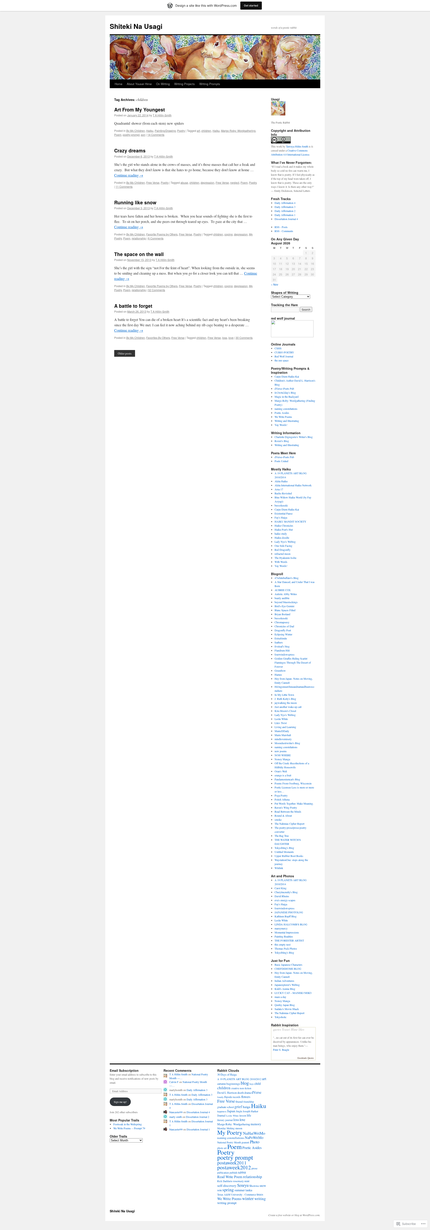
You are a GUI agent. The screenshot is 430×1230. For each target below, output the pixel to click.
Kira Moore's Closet (285, 711)
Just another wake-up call (288, 707)
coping (228, 234)
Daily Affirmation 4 (285, 203)
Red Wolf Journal (284, 356)
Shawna (254, 1186)
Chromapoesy (282, 622)
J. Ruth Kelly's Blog (285, 698)
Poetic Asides (282, 412)
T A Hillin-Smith (162, 115)
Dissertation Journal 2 (197, 1117)
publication (223, 1172)
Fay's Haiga (281, 517)
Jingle (239, 1111)
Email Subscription (124, 1070)
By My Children (135, 130)
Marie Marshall (283, 735)
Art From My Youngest (139, 109)
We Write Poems (283, 417)
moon (238, 1128)
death (240, 1093)
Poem (117, 135)
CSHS (278, 348)
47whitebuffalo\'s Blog (287, 578)
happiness (221, 1111)
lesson (242, 1115)
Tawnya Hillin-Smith (297, 146)
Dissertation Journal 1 (198, 1129)
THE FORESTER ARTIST (289, 940)
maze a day (280, 997)
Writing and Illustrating (287, 421)
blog (245, 1083)
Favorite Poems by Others (162, 234)
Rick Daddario (224, 1181)
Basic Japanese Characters (288, 964)
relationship (139, 238)
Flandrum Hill (282, 650)
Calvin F (173, 1082)
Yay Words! (281, 425)
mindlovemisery (283, 739)
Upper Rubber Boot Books (289, 856)
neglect (234, 182)
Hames (278, 674)
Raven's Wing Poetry (286, 807)
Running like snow (135, 202)
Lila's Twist (281, 723)
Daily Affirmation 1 (285, 215)
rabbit (242, 1172)
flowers (245, 1097)
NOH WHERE (283, 755)
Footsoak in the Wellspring (127, 1124)
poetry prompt (131, 135)
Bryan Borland (282, 614)
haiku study (281, 533)
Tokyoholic (280, 1017)
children (206, 130)
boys (251, 1083)
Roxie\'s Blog (282, 441)
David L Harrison (227, 1093)
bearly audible (282, 598)
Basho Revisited (283, 493)
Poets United (281, 461)
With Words (281, 562)
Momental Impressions (287, 932)
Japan (231, 1110)
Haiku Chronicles (284, 525)
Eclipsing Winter (283, 634)
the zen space (281, 360)
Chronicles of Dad (284, 626)
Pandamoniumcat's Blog (287, 779)
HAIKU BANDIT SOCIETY (290, 521)
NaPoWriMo (254, 1137)
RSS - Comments (284, 231)
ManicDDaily (282, 731)
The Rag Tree (282, 835)
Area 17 (279, 489)
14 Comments (155, 135)
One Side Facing (283, 545)
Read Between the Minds (288, 811)
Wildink (279, 868)
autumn (221, 1084)
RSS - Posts (281, 227)
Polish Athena (282, 799)
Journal (221, 1115)
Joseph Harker (250, 1111)
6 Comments (155, 238)
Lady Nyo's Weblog (285, 541)
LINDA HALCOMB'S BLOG (291, 924)
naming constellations (286, 408)
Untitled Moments (284, 852)
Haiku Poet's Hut (284, 529)
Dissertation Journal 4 (286, 219)
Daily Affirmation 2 (285, 211)
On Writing (163, 84)
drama (247, 1092)
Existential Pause (283, 513)
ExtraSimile (281, 638)
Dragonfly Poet (283, 630)
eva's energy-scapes (285, 900)
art (198, 130)
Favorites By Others (158, 338)
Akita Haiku (281, 481)
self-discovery (226, 1185)
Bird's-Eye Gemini (284, 606)
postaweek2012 (234, 1167)
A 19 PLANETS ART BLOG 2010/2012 (239, 1079)
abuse (184, 182)
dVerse (256, 1092)
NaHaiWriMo (254, 1133)
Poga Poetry (281, 795)
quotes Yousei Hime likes (288, 1029)
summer (239, 1190)
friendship (248, 1101)
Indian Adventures (284, 980)
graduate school (225, 1107)
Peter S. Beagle (281, 1049)
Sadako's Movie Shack (287, 1009)
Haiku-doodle (282, 537)
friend (239, 1102)
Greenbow (280, 670)
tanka (248, 1190)
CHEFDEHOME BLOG (288, 968)
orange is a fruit (283, 775)
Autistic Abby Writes (286, 594)
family (220, 1097)
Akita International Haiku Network (293, 485)
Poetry (181, 130)
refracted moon (282, 553)
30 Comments (244, 338)
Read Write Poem (229, 1176)
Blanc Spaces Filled (285, 610)
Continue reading (128, 175)
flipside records (232, 1097)
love (231, 338)
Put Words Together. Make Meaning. (294, 803)
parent (245, 1142)
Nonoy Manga (282, 759)
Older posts (124, 353)
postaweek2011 (232, 1163)
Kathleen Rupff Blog (286, 916)
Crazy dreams (130, 150)
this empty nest (282, 944)
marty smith (175, 1117)
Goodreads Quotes (305, 1057)
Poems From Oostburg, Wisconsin (293, 783)
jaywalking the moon (286, 703)
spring (228, 1190)
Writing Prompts (209, 84)
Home (118, 84)
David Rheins (282, 896)
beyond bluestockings (286, 602)
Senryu (243, 1185)
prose (254, 1168)
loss (224, 338)
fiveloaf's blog (282, 646)
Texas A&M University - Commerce (236, 1194)
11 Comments (124, 186)
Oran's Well (281, 771)
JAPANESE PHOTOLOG (289, 912)
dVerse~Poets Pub (284, 388)
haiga (246, 1106)
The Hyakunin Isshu (285, 557)
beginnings (233, 1084)
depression (207, 182)
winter (248, 1198)
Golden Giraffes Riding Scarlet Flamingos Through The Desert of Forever (293, 662)
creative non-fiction (241, 1088)
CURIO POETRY (284, 352)
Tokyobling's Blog (284, 848)
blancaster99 (176, 1112)
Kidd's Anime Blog (285, 989)
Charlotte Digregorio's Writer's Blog (294, 437)
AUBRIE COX (283, 590)
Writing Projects (184, 84)
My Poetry (229, 1132)
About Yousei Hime (139, 84)
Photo (254, 1142)
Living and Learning (285, 727)
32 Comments (156, 290)
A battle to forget (133, 305)
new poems (281, 751)
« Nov (274, 284)
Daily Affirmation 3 (285, 207)
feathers (279, 642)
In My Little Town (284, 694)
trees (260, 1194)
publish (233, 1172)
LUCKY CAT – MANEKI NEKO (293, 993)
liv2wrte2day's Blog (285, 392)
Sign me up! (120, 1102)
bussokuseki (281, 505)
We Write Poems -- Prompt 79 (129, 1128)
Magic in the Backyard (287, 396)
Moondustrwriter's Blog (287, 743)
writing (260, 1198)
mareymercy (281, 928)
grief (238, 1106)
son (143, 135)
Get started (251, 5)
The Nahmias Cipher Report (289, 823)
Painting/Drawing (165, 130)
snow (263, 1185)
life (249, 1115)
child (257, 1083)
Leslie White (281, 719)
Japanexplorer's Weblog (287, 985)
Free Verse (152, 182)
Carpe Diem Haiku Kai (287, 376)
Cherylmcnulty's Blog (286, 892)
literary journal (225, 1120)
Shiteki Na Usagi (136, 26)
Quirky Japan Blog (285, 1005)
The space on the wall (139, 254)
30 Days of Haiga (227, 1074)
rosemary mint (241, 1181)
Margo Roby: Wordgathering (238, 130)
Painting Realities (284, 936)
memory (256, 1124)
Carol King (280, 888)
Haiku (149, 130)
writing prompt (226, 1203)
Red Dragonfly (282, 549)
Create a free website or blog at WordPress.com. (294, 1215)
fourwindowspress (285, 654)
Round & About (283, 815)
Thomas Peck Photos (286, 948)
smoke (278, 819)
